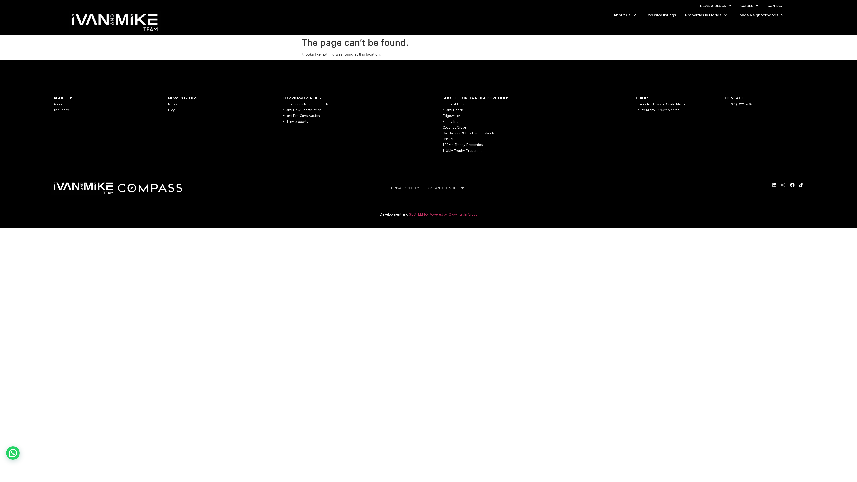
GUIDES (746, 6)
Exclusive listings (660, 15)
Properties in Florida (703, 15)
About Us (622, 15)
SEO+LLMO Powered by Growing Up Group (443, 214)
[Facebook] (792, 185)
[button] (13, 453)
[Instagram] (783, 185)
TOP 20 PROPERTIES (302, 98)
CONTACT (776, 6)
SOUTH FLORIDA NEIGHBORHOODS (476, 98)
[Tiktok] (801, 185)
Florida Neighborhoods (757, 15)
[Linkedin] (774, 185)
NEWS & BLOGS (713, 6)
